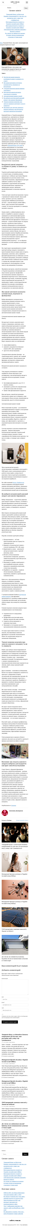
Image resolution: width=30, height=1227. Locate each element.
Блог (1, 43)
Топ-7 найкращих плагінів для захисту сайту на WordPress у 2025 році (14, 1208)
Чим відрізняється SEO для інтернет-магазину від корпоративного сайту (12, 1202)
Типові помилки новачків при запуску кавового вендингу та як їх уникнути (14, 103)
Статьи (13, 805)
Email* (3, 1002)
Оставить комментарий (8, 1056)
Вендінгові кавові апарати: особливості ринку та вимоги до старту (14, 79)
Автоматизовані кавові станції (13, 96)
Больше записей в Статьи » (22, 820)
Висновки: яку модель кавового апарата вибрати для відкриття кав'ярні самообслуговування (13, 109)
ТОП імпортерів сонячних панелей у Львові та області (14, 1103)
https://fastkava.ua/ (18, 482)
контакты (25, 1224)
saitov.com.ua (15, 2)
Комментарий (5, 978)
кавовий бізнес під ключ (15, 145)
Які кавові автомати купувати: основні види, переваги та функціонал (13, 84)
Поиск (9, 8)
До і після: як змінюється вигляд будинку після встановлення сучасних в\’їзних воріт (15, 1126)
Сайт (3, 1007)
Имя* (3, 997)
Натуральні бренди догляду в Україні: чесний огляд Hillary (15, 1061)
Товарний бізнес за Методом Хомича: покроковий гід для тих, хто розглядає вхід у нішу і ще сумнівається (15, 1037)
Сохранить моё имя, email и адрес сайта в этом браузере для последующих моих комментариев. (15, 1017)
